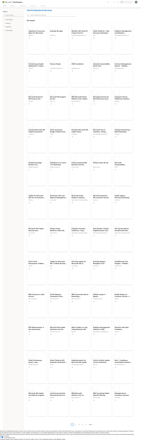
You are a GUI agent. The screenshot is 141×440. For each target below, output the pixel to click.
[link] (37, 38)
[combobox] (51, 15)
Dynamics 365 (24, 434)
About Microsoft (78, 434)
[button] (28, 15)
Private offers (61, 431)
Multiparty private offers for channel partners (97, 432)
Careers (71, 434)
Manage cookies (61, 439)
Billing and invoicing (94, 431)
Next (90, 424)
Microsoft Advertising (42, 434)
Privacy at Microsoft (96, 434)
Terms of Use (38, 439)
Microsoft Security (12, 434)
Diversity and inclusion (113, 434)
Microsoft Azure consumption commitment (77, 431)
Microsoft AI (3, 434)
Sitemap (16, 439)
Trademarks (45, 439)
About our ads (52, 439)
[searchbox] (15, 15)
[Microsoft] (7, 2)
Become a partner (105, 431)
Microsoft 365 (32, 434)
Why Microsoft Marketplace (7, 431)
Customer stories (23, 431)
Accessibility (123, 434)
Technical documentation (51, 431)
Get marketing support (122, 431)
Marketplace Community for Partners (58, 432)
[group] (29, 38)
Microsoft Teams (64, 434)
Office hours (31, 431)
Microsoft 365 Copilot (54, 434)
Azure (18, 434)
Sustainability (130, 434)
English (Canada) (4, 436)
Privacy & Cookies (29, 439)
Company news (87, 434)
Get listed (113, 431)
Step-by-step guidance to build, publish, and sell (22, 432)
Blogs (16, 431)
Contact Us (21, 439)
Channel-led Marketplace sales (76, 432)
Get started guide (39, 431)
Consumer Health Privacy (6, 439)
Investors (104, 434)
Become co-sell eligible (41, 432)
